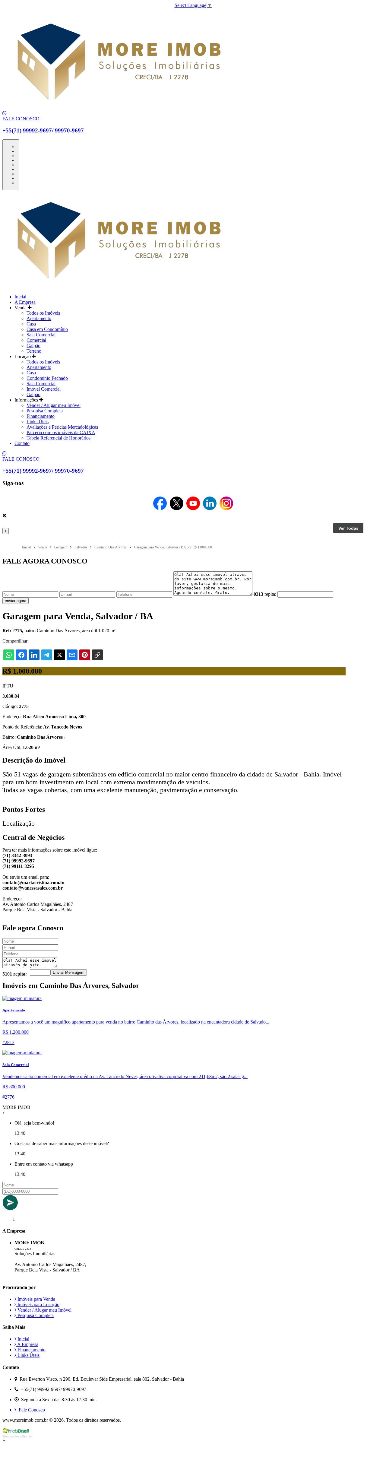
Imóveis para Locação (37, 1304)
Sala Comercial (41, 334)
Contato (22, 443)
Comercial (36, 340)
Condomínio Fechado (47, 378)
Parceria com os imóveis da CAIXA (61, 432)
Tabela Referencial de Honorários (58, 437)
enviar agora (15, 600)
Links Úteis (38, 421)
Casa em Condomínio (47, 329)
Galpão (33, 345)
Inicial (20, 296)
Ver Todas (348, 528)
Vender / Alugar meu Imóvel (54, 405)
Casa (31, 323)
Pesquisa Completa (45, 410)
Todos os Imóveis (43, 313)
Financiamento (41, 416)
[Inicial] (118, 107)
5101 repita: (14, 973)
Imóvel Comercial (44, 389)
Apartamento (39, 318)
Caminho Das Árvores (41, 737)
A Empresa (25, 302)
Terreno (34, 351)
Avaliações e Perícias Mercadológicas (62, 427)
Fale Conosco (30, 1409)
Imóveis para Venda (35, 1299)
